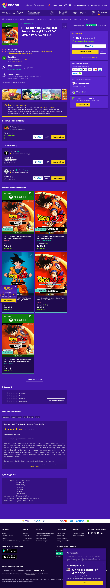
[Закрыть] (104, 563)
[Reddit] (101, 533)
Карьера (4, 538)
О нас (4, 533)
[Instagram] (95, 533)
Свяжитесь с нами (7, 535)
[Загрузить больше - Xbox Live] (4, 58)
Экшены (6, 417)
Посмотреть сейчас (56, 400)
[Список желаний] (65, 5)
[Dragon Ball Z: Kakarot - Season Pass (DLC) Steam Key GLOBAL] (51, 210)
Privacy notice (30, 573)
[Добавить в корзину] (103, 52)
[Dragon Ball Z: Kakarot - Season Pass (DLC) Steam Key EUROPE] (51, 271)
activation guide (17, 61)
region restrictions (46, 51)
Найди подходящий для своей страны (20, 53)
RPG (37, 417)
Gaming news (61, 533)
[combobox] (33, 5)
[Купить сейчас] (89, 46)
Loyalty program (28, 538)
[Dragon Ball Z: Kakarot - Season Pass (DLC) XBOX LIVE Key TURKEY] (18, 210)
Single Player (16, 417)
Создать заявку (41, 538)
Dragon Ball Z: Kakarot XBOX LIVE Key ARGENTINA (33, 19)
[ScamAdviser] (81, 83)
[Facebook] (89, 533)
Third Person (28, 417)
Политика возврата (42, 541)
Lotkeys (12, 170)
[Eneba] (10, 5)
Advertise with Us (78, 535)
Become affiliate (62, 538)
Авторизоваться (83, 5)
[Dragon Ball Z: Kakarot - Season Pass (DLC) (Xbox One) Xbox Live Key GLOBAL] (18, 333)
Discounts (26, 541)
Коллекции (26, 535)
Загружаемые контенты (62, 19)
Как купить (26, 533)
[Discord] (98, 533)
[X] (92, 533)
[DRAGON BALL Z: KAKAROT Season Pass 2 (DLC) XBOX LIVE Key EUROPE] (18, 271)
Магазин (9, 19)
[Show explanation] (29, 154)
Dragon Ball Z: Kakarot (47, 107)
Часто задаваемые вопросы (45, 533)
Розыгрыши (60, 535)
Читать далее (34, 466)
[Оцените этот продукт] (11, 429)
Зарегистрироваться (99, 5)
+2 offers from (89, 58)
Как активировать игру (43, 535)
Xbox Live (23, 59)
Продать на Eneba (79, 533)
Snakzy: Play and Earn (63, 541)
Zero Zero (13, 151)
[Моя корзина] (70, 5)
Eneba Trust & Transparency (11, 541)
